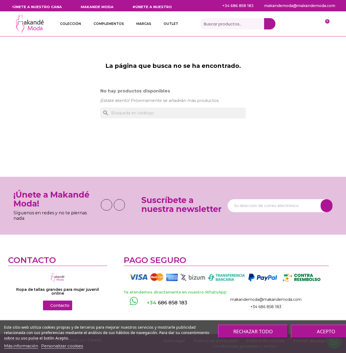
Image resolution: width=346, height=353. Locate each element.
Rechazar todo (253, 331)
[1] (326, 205)
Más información (21, 345)
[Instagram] (119, 205)
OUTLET (171, 24)
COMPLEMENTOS (109, 24)
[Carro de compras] (324, 24)
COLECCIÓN (70, 24)
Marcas (143, 24)
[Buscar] (269, 23)
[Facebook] (106, 205)
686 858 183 (167, 303)
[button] (57, 305)
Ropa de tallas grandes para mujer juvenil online (57, 291)
